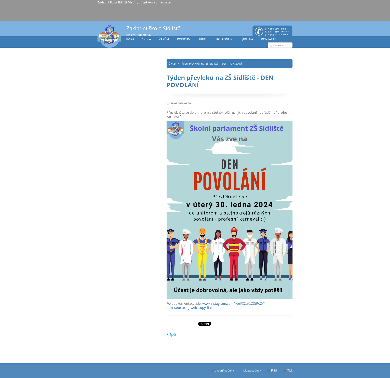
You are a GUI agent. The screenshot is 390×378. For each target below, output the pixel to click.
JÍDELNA (247, 39)
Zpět (172, 334)
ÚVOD (130, 39)
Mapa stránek (252, 370)
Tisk (289, 370)
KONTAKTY (268, 39)
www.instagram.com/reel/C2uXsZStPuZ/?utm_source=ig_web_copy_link (216, 305)
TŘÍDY (203, 39)
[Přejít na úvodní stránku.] (109, 36)
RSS (274, 370)
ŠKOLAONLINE (224, 39)
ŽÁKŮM (164, 39)
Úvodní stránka (224, 370)
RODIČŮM (184, 39)
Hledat (289, 45)
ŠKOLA (146, 39)
